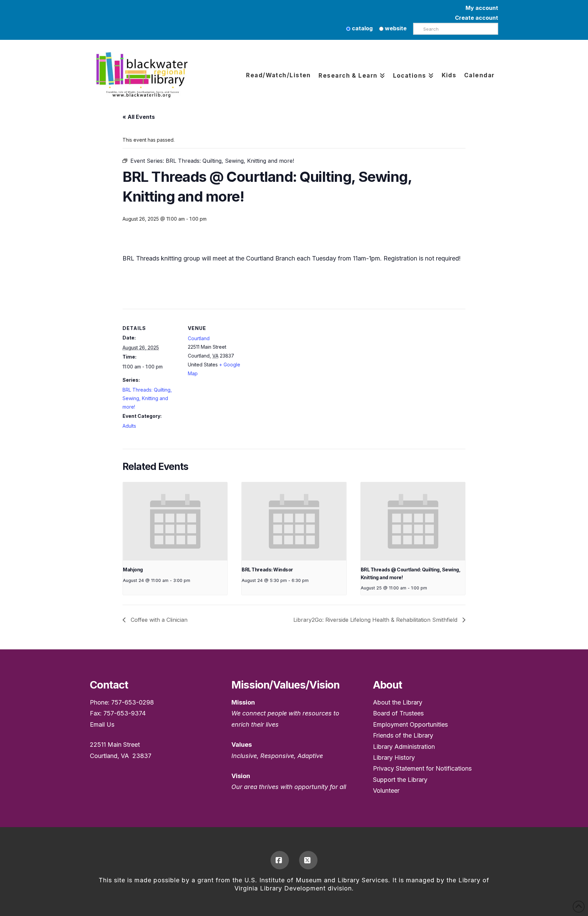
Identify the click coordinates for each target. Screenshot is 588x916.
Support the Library (400, 779)
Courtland (199, 338)
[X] (308, 860)
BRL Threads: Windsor (267, 569)
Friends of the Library (403, 735)
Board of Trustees (398, 713)
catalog (361, 28)
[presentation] (175, 521)
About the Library (397, 702)
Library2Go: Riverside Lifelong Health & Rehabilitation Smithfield (376, 619)
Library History (394, 757)
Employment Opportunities (410, 724)
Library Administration (404, 746)
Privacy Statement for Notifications (422, 768)
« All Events (138, 116)
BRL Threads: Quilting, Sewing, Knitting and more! (147, 398)
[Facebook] (280, 860)
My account (482, 7)
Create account (476, 17)
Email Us (102, 724)
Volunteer (386, 790)
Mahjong (133, 569)
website (395, 28)
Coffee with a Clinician (158, 619)
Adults (129, 426)
